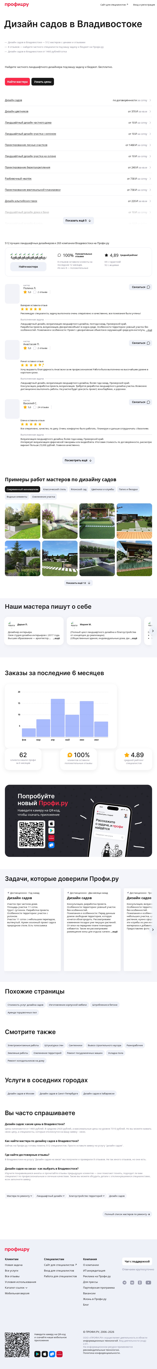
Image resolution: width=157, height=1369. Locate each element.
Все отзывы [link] (12, 1276)
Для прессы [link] (90, 1282)
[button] (140, 287)
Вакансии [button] (89, 1293)
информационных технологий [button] (100, 1340)
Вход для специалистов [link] (59, 1270)
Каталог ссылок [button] (15, 1287)
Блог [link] (86, 1304)
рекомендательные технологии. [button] (101, 1349)
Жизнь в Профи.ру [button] (94, 1299)
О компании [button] (91, 1265)
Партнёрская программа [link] (99, 1287)
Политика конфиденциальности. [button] (101, 1352)
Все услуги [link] (11, 1270)
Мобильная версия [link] (17, 1293)
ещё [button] (57, 638)
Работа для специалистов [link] (60, 1276)
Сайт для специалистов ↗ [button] (60, 1265)
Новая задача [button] (14, 1265)
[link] (17, 82)
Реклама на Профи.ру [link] (97, 1276)
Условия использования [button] (20, 1282)
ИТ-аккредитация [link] (94, 1270)
